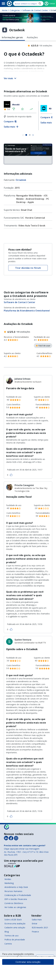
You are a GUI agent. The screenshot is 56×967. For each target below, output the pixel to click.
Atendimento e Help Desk (16, 887)
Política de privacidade (14, 939)
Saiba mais (37, 919)
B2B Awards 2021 (40, 927)
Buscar (40, 3)
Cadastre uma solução (14, 927)
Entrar (34, 923)
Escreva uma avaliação (14, 923)
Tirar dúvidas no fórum (28, 267)
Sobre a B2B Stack (13, 919)
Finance (35, 931)
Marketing (9, 883)
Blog (6, 931)
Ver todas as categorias (15, 907)
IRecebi (16, 104)
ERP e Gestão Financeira (15, 899)
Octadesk (21, 179)
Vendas (7, 879)
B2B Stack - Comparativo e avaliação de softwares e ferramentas (9, 3)
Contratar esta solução (28, 961)
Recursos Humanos (13, 891)
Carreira (8, 943)
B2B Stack (6, 827)
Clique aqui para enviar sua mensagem (21, 848)
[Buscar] (28, 3)
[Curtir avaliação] (11, 474)
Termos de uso (11, 935)
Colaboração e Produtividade (17, 895)
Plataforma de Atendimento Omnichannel (27, 310)
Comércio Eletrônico (13, 903)
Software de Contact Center (19, 302)
